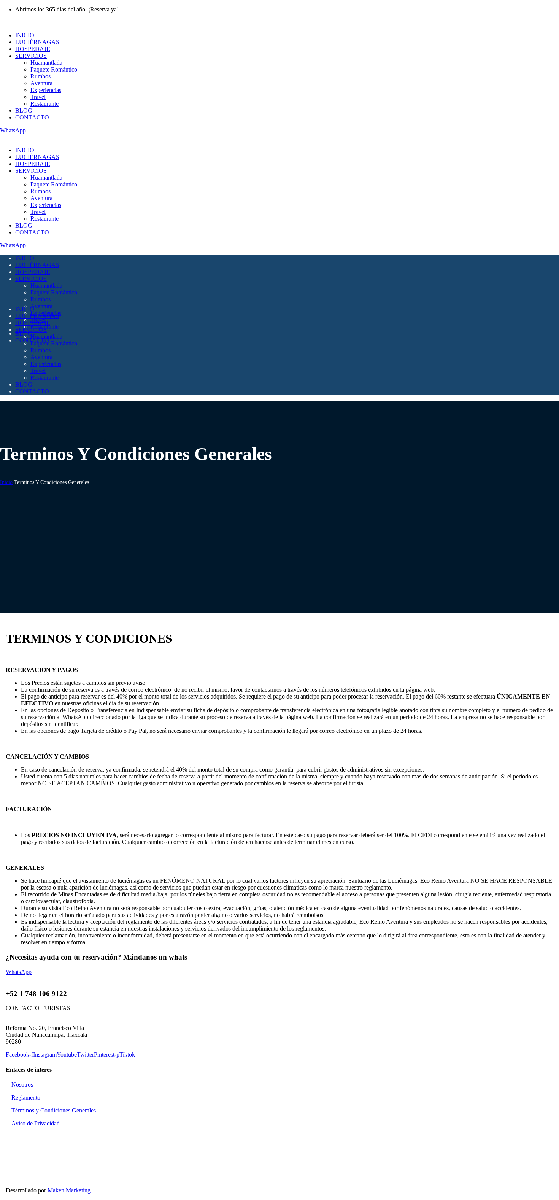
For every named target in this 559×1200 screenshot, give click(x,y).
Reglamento (25, 1097)
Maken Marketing (69, 1190)
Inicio (6, 482)
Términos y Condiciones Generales (53, 1110)
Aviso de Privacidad (35, 1123)
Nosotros (22, 1084)
